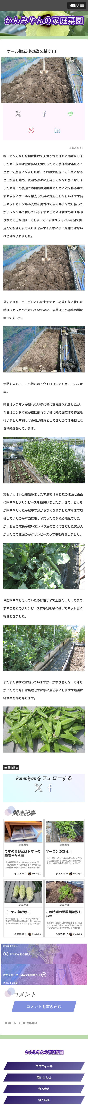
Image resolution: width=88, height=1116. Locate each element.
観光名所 (44, 1100)
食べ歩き (44, 1089)
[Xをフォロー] (38, 787)
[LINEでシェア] (70, 113)
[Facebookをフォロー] (49, 787)
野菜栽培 (13, 767)
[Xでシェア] (17, 113)
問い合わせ (44, 1077)
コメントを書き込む (43, 1006)
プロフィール (44, 1066)
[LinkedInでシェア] (57, 130)
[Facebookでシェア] (44, 113)
